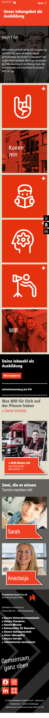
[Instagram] (14, 682)
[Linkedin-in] (5, 690)
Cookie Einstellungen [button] (30, 704)
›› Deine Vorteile (14, 411)
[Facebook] (5, 682)
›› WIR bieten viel (19, 463)
